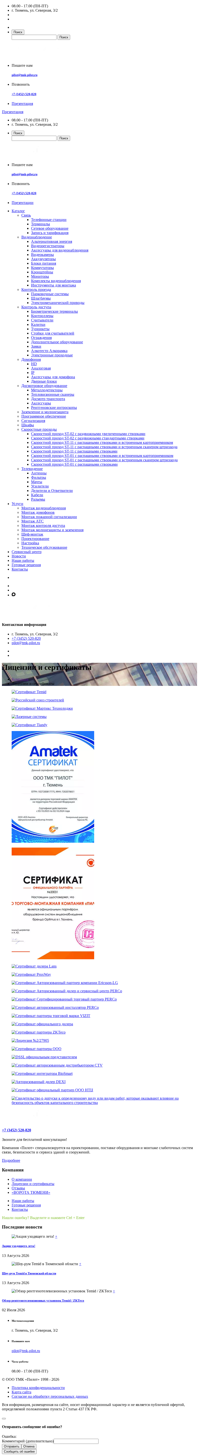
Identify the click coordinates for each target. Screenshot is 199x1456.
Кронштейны (42, 272)
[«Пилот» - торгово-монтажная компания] (40, 57)
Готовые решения (26, 565)
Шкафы (27, 425)
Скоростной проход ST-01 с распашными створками (74, 464)
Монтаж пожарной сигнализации (49, 517)
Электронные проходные (52, 355)
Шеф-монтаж (32, 534)
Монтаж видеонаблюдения (43, 508)
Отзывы (18, 1188)
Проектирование (35, 539)
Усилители (40, 486)
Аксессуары (41, 403)
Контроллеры (42, 316)
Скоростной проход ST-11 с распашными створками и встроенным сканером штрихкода (104, 447)
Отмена (28, 1446)
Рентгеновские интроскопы (54, 407)
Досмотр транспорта (48, 399)
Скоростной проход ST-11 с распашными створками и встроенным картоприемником (102, 442)
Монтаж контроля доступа (43, 525)
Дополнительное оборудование (57, 342)
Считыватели (42, 320)
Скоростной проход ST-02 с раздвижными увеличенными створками (88, 434)
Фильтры (38, 477)
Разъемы (38, 499)
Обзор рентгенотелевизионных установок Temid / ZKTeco (43, 1300)
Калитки (38, 324)
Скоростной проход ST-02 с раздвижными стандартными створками (87, 438)
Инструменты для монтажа (53, 285)
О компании (22, 1179)
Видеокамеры (42, 254)
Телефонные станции (48, 220)
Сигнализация (33, 421)
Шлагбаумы (41, 298)
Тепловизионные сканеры (52, 394)
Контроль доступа (36, 307)
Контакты (20, 569)
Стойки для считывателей (52, 333)
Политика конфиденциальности (38, 1388)
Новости (19, 556)
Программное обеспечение (43, 416)
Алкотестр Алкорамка (49, 351)
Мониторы (40, 276)
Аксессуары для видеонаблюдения (59, 250)
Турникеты (40, 329)
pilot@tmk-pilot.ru (24, 75)
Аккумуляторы (43, 259)
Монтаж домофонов (38, 512)
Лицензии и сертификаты (33, 1184)
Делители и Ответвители (52, 490)
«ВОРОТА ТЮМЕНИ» (31, 1192)
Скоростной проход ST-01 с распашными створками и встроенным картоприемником (102, 456)
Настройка (30, 543)
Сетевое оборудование (49, 228)
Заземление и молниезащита (44, 412)
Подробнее (11, 1160)
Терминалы (40, 224)
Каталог (18, 211)
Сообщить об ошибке (19, 1451)
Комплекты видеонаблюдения (56, 281)
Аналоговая (41, 368)
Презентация (22, 103)
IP (32, 372)
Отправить (11, 1446)
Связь (26, 215)
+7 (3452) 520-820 (24, 94)
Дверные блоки (44, 381)
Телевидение (32, 469)
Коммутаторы (42, 268)
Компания (20, 679)
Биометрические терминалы (54, 311)
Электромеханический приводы (57, 303)
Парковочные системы (50, 294)
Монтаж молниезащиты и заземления (52, 530)
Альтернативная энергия (51, 241)
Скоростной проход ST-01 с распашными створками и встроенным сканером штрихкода (104, 460)
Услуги (17, 504)
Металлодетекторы (47, 390)
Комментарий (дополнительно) (28, 1441)
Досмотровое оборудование (44, 386)
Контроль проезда (36, 289)
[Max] (14, 595)
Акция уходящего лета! (18, 1246)
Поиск (18, 32)
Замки (36, 346)
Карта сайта (21, 1392)
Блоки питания (43, 263)
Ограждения (41, 338)
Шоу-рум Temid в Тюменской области (29, 1273)
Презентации (22, 203)
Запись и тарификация (49, 233)
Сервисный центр (26, 552)
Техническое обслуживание (44, 547)
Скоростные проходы (39, 429)
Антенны (39, 473)
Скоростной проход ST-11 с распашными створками (74, 451)
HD (34, 364)
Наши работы (23, 560)
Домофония (31, 359)
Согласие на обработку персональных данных (50, 1396)
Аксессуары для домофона (53, 377)
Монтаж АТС (32, 521)
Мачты (36, 482)
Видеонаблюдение (36, 237)
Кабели (37, 495)
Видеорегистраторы (47, 246)
